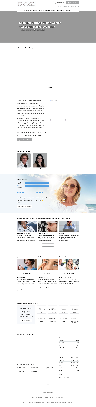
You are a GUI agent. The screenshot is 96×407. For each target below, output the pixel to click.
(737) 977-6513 (65, 377)
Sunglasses (21, 287)
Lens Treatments (22, 289)
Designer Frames (21, 277)
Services (53, 10)
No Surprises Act (50, 402)
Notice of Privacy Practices (60, 402)
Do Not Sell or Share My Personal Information (59, 403)
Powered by (39, 399)
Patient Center (60, 10)
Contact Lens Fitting (43, 277)
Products (47, 10)
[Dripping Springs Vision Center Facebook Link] (48, 385)
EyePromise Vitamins (65, 278)
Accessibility (30, 402)
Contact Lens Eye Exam (45, 287)
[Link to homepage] (30, 4)
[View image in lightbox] (53, 100)
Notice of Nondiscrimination (39, 402)
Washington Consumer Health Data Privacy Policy (38, 403)
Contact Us (68, 10)
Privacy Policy (70, 402)
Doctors (35, 10)
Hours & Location (28, 10)
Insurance (41, 10)
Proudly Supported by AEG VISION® (61, 399)
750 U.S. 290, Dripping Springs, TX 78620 (69, 6)
